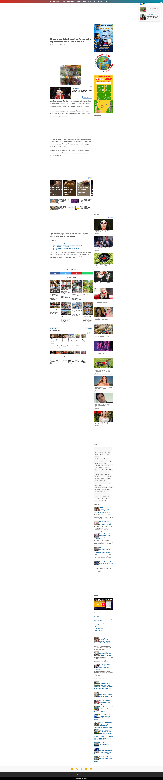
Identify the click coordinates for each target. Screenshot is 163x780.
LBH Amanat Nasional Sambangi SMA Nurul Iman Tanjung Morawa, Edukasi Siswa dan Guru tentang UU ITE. (67, 246)
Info (72, 4)
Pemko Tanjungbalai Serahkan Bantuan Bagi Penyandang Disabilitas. (105, 523)
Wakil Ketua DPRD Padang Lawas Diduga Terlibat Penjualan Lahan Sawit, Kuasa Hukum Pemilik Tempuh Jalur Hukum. (65, 294)
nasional (102, 474)
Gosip (96, 461)
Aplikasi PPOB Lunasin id (101, 630)
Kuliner (110, 469)
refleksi (96, 485)
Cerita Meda (101, 452)
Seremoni (106, 491)
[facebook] (55, 273)
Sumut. (104, 496)
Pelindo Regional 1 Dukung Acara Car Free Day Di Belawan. (66, 243)
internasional (107, 465)
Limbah (96, 472)
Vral (95, 500)
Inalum (105, 463)
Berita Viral (97, 450)
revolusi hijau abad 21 (106, 489)
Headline (105, 461)
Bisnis (105, 450)
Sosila (96, 496)
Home (64, 1)
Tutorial (102, 498)
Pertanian (97, 480)
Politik (101, 480)
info (102, 465)
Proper (105, 480)
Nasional (79, 1)
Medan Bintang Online (84, 778)
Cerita (96, 452)
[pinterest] (76, 273)
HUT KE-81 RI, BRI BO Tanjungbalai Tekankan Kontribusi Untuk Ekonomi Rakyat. (66, 249)
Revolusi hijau (97, 489)
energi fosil (97, 456)
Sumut (84, 1)
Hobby (109, 461)
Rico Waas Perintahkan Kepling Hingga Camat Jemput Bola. (105, 702)
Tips (108, 496)
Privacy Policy (78, 774)
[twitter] (65, 273)
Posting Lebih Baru (54, 328)
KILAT (102, 469)
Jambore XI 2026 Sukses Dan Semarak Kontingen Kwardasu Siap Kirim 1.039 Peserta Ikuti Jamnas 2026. (65, 319)
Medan (89, 1)
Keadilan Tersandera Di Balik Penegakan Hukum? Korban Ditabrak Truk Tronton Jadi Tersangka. (77, 313)
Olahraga (107, 1)
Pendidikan (58, 4)
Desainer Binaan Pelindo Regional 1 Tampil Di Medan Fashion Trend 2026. (106, 563)
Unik (106, 498)
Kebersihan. (101, 467)
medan (100, 472)
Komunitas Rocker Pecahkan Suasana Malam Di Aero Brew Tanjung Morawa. (54, 311)
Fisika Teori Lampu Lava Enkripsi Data (102, 458)
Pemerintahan (108, 476)
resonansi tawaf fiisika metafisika (101, 487)
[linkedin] (86, 769)
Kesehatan (66, 4)
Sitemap (70, 774)
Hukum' (100, 463)
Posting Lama (89, 328)
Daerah (96, 454)
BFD (101, 450)
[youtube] (91, 769)
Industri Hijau (97, 465)
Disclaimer (85, 774)
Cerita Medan (107, 452)
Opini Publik (102, 476)
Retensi (110, 487)
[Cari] (112, 1)
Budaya (109, 450)
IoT (111, 465)
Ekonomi (107, 454)
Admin (53, 44)
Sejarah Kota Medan (99, 491)
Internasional (70, 1)
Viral (95, 1)
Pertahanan (108, 478)
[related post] (55, 286)
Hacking (100, 461)
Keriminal (107, 467)
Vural (99, 500)
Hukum (52, 4)
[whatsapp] (87, 273)
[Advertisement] (81, 13)
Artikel (96, 447)
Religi (100, 485)
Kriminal (100, 1)
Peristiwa (102, 478)
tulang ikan (97, 498)
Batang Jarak (105, 447)
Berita (110, 447)
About (64, 774)
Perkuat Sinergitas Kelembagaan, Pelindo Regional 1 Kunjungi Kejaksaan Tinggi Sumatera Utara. (54, 297)
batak (100, 447)
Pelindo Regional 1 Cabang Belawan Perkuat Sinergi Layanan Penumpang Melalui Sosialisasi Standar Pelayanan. (87, 319)
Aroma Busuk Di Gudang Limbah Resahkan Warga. (86, 295)
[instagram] (76, 769)
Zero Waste (104, 500)
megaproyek (106, 472)
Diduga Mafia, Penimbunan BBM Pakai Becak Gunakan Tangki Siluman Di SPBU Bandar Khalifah (76, 297)
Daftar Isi (97, 616)
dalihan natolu (101, 454)
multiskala (97, 474)
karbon (96, 467)
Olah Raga (107, 474)
